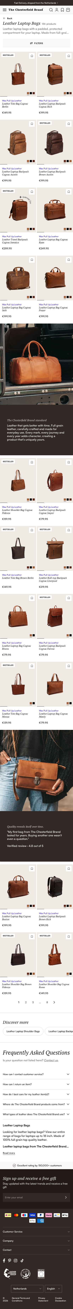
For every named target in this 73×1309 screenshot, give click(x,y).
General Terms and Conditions (21, 1299)
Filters (38, 43)
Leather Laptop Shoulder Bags (23, 1031)
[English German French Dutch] (53, 1289)
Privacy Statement (43, 1299)
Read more (9, 1153)
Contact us (51, 1060)
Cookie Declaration (60, 1299)
